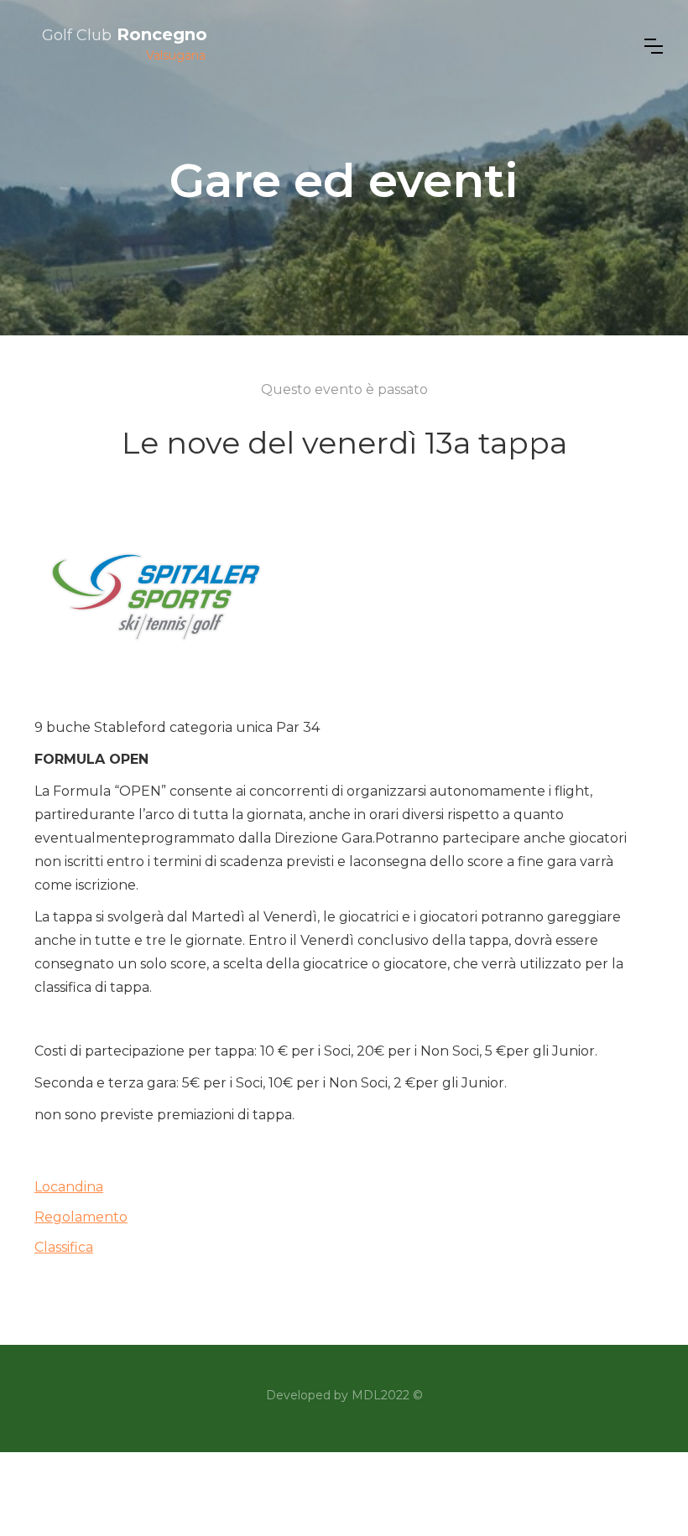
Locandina (68, 1187)
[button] (653, 46)
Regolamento (81, 1217)
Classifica (63, 1247)
